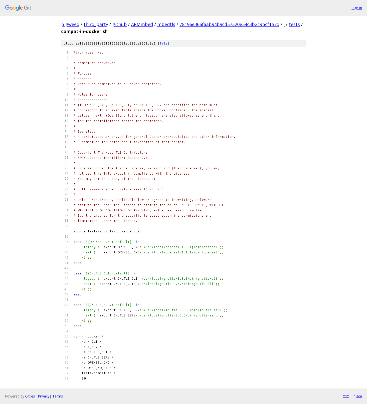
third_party (96, 24)
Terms (57, 396)
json (358, 396)
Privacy (43, 396)
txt (346, 396)
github (119, 24)
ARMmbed (142, 24)
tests (294, 24)
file (164, 43)
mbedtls (166, 24)
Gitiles (30, 396)
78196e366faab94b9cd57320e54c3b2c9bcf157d (229, 24)
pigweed (70, 24)
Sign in (357, 8)
